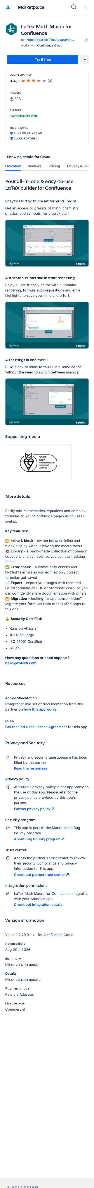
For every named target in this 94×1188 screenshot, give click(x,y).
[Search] (74, 7)
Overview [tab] (13, 166)
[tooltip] (86, 39)
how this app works (40, 709)
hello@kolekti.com (20, 663)
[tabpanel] (47, 598)
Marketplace (31, 7)
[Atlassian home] (7, 7)
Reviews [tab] (35, 166)
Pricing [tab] (54, 166)
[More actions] (84, 59)
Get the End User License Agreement (36, 727)
